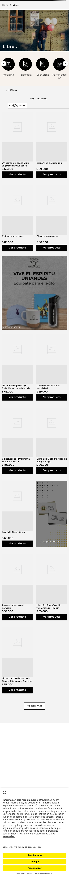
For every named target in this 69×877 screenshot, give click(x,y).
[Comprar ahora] (34, 293)
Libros (15, 5)
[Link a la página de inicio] (5, 5)
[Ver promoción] (51, 514)
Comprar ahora (49, 541)
